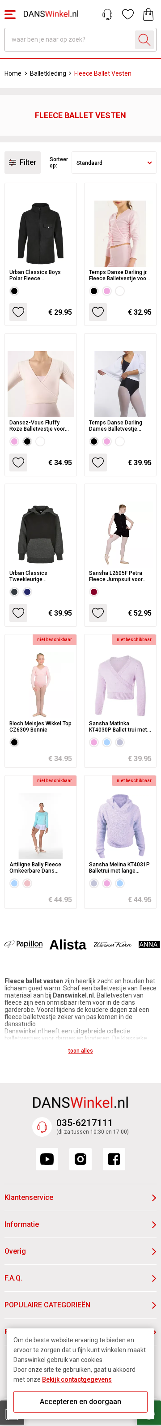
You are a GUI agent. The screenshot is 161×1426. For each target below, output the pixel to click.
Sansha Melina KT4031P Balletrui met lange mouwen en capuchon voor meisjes (119, 867)
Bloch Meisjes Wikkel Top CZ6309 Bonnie (40, 726)
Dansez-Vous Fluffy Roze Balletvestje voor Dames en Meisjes (37, 426)
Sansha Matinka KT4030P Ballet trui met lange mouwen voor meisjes (118, 726)
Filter (28, 162)
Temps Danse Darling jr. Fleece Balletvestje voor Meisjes (118, 275)
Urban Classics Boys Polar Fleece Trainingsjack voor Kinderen (35, 275)
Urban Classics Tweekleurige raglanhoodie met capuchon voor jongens (38, 576)
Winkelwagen (148, 14)
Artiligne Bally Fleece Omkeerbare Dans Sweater (35, 867)
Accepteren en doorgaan (80, 1401)
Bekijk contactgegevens (77, 1379)
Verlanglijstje (128, 14)
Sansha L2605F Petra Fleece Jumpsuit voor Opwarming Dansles (116, 576)
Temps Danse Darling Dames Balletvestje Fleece (115, 426)
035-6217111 (84, 1123)
